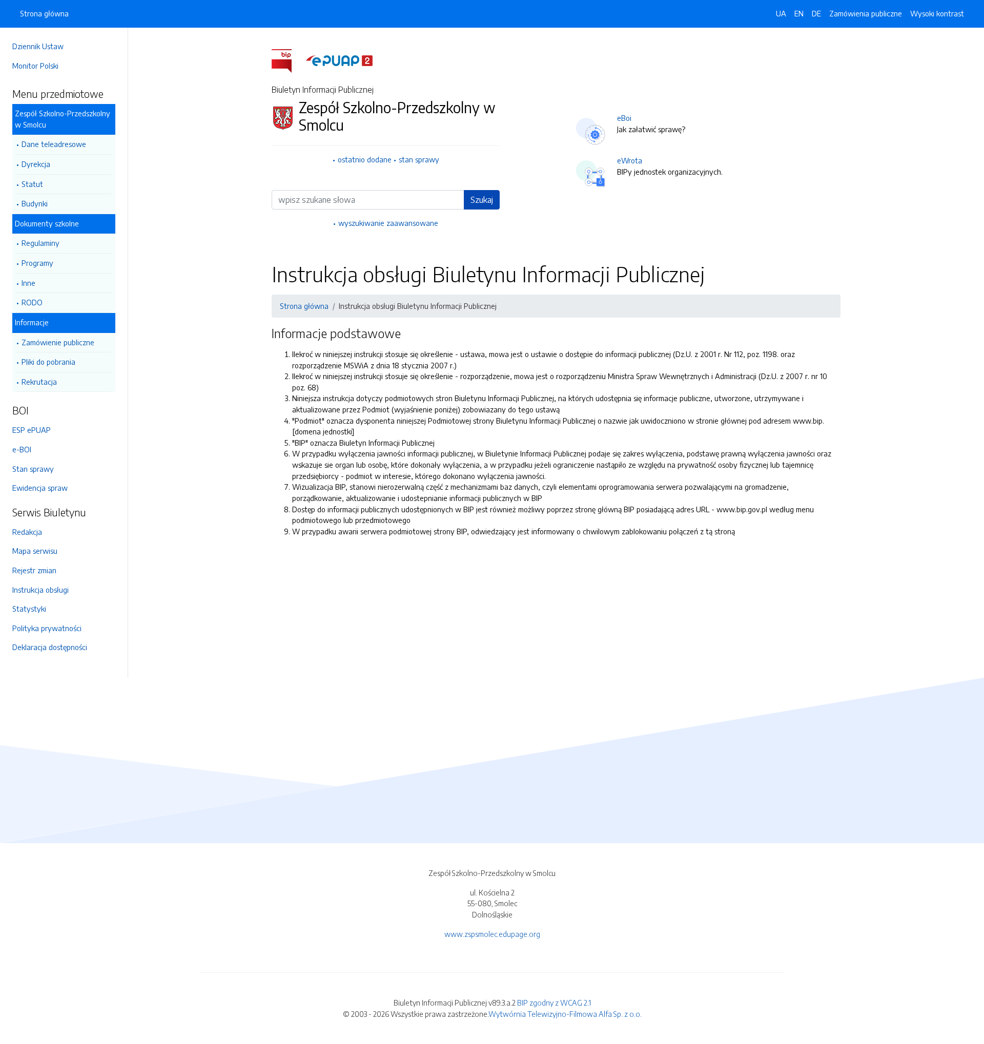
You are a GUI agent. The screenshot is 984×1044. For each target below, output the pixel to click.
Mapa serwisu (34, 550)
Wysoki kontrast (937, 13)
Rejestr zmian (34, 570)
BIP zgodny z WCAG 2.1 (554, 1002)
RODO (32, 302)
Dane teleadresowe (54, 144)
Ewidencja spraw (40, 487)
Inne (28, 282)
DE (816, 13)
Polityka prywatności (46, 628)
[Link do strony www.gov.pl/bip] (288, 60)
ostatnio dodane (365, 159)
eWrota (629, 160)
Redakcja (27, 531)
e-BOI (21, 449)
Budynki (35, 203)
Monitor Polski (35, 65)
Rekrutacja (39, 381)
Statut (32, 184)
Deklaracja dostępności (49, 647)
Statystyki (29, 608)
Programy (37, 262)
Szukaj (481, 200)
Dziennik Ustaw (38, 46)
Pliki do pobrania (48, 361)
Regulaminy (40, 242)
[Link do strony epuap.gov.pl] (339, 60)
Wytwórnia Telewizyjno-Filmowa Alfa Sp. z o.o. (565, 1013)
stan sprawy (419, 159)
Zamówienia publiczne (865, 13)
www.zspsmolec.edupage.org (492, 933)
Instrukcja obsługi (40, 589)
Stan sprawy (33, 468)
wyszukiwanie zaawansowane (388, 222)
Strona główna (44, 13)
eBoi (624, 117)
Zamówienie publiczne (58, 342)
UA (781, 13)
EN (799, 13)
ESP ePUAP (31, 429)
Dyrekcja (36, 164)
